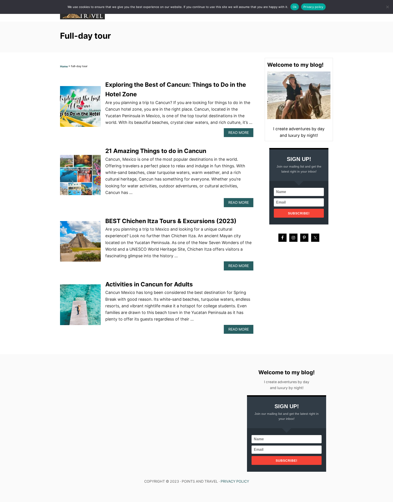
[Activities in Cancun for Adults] (80, 306)
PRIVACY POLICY (235, 481)
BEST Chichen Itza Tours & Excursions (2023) (171, 220)
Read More (239, 133)
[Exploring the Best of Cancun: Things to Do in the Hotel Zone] (80, 108)
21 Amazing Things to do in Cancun (156, 150)
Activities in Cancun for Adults (149, 284)
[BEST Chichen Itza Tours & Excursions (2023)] (80, 243)
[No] (387, 7)
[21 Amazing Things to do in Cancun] (80, 176)
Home (64, 66)
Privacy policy (313, 7)
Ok (295, 7)
